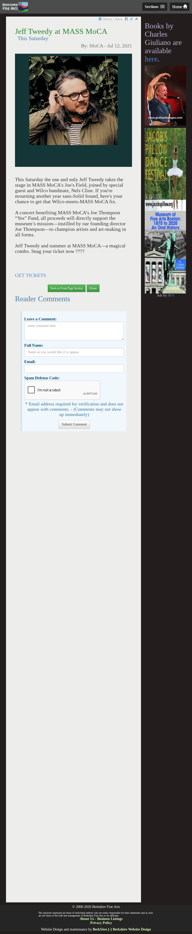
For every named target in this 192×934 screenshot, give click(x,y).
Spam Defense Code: (42, 378)
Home (177, 7)
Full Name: (33, 345)
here (151, 59)
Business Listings (109, 919)
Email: (30, 362)
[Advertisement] (73, 669)
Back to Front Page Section (66, 288)
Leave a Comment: (40, 319)
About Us (87, 919)
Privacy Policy (101, 923)
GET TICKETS (30, 275)
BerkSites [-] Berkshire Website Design (122, 929)
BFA (171, 295)
